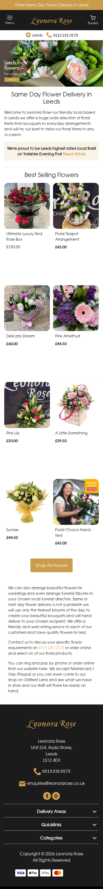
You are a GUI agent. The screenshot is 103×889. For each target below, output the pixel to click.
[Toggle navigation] (10, 20)
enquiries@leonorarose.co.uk (56, 783)
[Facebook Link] (47, 795)
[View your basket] (93, 19)
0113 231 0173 (65, 35)
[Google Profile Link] (56, 795)
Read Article (74, 154)
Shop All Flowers (51, 565)
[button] (51, 810)
